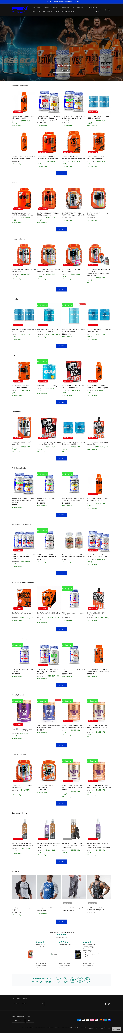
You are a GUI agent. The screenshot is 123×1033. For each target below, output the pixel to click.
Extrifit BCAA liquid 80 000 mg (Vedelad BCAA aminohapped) (98, 387)
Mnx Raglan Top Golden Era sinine (49, 908)
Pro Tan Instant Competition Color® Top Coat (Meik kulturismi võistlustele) (73, 845)
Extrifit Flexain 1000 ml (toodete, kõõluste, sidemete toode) (23, 158)
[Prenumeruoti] (42, 1004)
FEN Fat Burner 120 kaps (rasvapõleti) (45, 499)
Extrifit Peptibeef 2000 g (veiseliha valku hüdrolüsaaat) (47, 158)
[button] (37, 8)
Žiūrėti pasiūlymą (61, 70)
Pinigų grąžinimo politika (53, 1027)
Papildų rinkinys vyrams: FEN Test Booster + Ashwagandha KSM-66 (74, 556)
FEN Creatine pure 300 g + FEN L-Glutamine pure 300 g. (99, 330)
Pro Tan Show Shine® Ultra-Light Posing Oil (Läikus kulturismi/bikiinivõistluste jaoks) (98, 845)
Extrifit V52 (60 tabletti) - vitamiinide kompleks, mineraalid (73, 158)
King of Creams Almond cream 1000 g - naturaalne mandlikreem (74, 726)
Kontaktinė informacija (105, 1027)
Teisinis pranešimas (94, 1028)
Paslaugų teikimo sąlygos (80, 1027)
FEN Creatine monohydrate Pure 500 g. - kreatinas (73, 330)
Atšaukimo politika (106, 1028)
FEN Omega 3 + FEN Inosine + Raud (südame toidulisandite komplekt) (47, 671)
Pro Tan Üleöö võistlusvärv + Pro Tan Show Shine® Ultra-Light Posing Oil (48, 845)
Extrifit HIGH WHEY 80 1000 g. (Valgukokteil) (97, 214)
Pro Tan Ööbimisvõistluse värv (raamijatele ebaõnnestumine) (22, 844)
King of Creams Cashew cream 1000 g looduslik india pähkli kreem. (97, 727)
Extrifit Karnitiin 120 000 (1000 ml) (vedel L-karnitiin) (23, 117)
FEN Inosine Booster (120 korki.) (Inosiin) (73, 614)
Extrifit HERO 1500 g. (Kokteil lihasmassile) (72, 270)
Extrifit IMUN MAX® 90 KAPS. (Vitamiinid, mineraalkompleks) (98, 670)
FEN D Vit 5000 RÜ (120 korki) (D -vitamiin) (73, 670)
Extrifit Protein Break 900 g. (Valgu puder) (47, 786)
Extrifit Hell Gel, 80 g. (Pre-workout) (96, 614)
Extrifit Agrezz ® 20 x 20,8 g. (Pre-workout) (49, 614)
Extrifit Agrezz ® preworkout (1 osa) (22, 614)
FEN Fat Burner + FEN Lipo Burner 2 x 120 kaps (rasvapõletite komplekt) (73, 118)
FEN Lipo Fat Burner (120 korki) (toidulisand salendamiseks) (73, 499)
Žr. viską (61, 173)
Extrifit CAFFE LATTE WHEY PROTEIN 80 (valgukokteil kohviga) (74, 214)
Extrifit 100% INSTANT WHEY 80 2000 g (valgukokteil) (48, 214)
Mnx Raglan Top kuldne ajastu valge (22, 909)
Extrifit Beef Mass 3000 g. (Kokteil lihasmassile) (24, 270)
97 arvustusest (61, 937)
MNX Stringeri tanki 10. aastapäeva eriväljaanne (95, 909)
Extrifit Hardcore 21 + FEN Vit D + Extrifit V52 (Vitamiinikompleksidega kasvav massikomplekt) (98, 272)
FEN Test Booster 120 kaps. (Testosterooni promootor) (46, 556)
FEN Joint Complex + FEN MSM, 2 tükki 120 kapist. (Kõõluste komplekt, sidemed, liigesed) (48, 118)
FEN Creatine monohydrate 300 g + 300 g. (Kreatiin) (99, 117)
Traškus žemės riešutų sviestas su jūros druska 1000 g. (49, 726)
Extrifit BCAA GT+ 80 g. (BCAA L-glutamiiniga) (98, 443)
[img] (61, 934)
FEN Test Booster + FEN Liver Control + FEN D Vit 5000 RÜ (97, 556)
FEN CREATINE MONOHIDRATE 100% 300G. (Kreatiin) (47, 330)
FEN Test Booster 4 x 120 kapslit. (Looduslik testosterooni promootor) (23, 557)
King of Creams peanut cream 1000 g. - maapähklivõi (22, 730)
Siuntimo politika (93, 1027)
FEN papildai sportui (32, 1027)
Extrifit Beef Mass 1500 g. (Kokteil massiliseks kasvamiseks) (49, 270)
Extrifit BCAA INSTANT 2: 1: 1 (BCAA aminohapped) (96, 158)
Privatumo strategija (67, 1027)
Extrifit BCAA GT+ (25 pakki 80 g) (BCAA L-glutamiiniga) (74, 387)
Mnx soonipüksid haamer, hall (72, 908)
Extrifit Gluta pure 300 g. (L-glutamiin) (22, 443)
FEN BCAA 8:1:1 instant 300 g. (47, 386)
